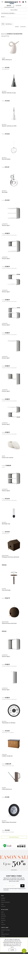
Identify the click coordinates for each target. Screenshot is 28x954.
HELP (2, 895)
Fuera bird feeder (6, 590)
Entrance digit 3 (6, 225)
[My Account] (17, 2)
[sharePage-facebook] (18, 846)
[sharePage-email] (24, 846)
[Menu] (2, 1)
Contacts (3, 906)
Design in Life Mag (5, 930)
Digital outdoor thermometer (9, 822)
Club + (2, 904)
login (2, 912)
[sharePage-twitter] (20, 846)
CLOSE (12, 950)
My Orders (3, 916)
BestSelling (9, 24)
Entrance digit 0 (6, 656)
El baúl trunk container (7, 457)
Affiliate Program (5, 934)
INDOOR (9, 5)
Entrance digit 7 (6, 358)
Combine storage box (7, 756)
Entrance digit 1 (6, 689)
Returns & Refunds (5, 902)
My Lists (3, 918)
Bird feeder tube (6, 523)
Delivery (3, 900)
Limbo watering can (7, 789)
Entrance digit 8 (6, 490)
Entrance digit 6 (6, 325)
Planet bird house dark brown (9, 623)
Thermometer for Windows (8, 722)
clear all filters (14, 9)
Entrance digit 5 (6, 291)
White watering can (7, 59)
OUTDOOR (18, 5)
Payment (3, 898)
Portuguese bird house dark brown (10, 557)
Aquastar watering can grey (9, 92)
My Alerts (3, 920)
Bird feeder (5, 192)
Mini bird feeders (6, 159)
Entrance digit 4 (6, 391)
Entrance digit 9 (6, 258)
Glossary (3, 936)
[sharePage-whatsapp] (22, 846)
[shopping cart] (23, 2)
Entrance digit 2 (6, 424)
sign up (3, 914)
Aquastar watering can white (9, 126)
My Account (4, 909)
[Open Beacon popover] (24, 951)
